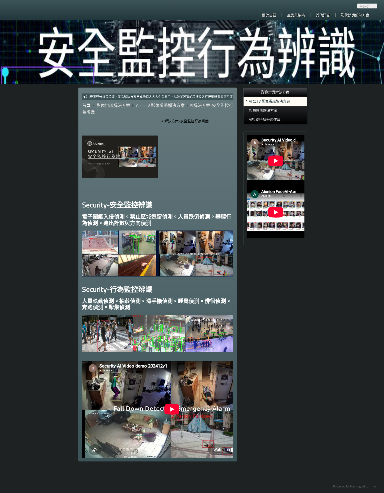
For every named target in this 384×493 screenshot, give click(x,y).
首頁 (86, 105)
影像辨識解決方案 (113, 105)
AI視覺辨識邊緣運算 (264, 119)
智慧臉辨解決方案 (263, 110)
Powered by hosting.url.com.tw (354, 486)
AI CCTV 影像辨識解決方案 (269, 101)
